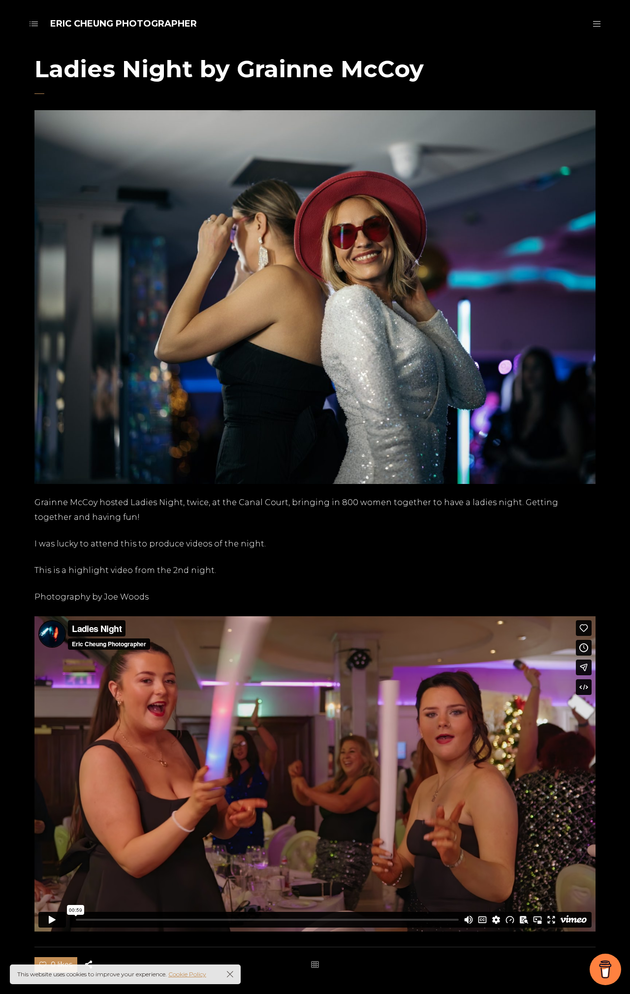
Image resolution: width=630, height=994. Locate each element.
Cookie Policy (187, 974)
